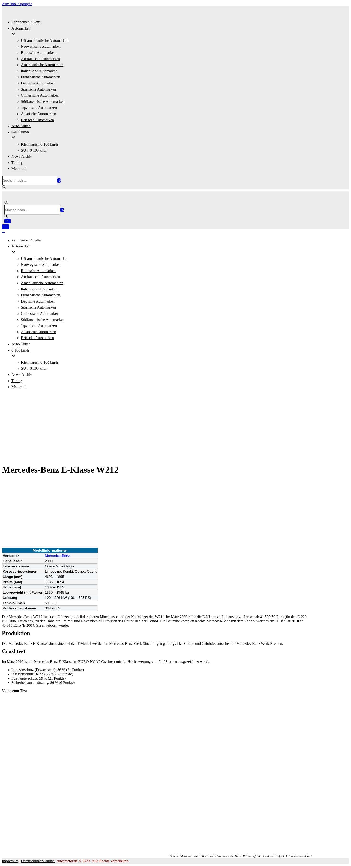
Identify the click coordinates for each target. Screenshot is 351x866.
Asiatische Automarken (38, 114)
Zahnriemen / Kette (26, 22)
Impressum (10, 861)
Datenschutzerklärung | (38, 861)
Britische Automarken (37, 120)
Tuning (16, 163)
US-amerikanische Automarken (44, 40)
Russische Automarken (38, 53)
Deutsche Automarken (38, 83)
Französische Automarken (40, 77)
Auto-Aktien (21, 126)
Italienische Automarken (39, 71)
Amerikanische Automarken (42, 65)
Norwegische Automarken (41, 46)
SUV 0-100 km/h (34, 150)
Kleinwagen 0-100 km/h (39, 144)
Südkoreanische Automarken (42, 102)
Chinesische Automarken (40, 95)
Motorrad (18, 169)
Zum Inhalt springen (17, 4)
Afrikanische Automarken (40, 59)
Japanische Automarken (39, 107)
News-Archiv (21, 156)
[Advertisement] (175, 427)
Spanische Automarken (38, 89)
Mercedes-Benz (57, 556)
